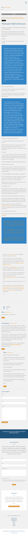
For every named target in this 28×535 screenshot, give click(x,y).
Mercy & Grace (22, 18)
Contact (14, 525)
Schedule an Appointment (14, 506)
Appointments (14, 520)
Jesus (18, 18)
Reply (3, 317)
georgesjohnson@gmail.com (15, 344)
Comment (3, 406)
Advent (14, 17)
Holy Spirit (13, 18)
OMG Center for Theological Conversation (10, 2)
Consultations (14, 519)
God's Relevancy (8, 18)
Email (2, 401)
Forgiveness (3, 18)
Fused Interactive (22, 531)
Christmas (21, 17)
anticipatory (9, 205)
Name (2, 395)
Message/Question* (4, 468)
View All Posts (7, 7)
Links (14, 524)
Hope (16, 18)
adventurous (4, 205)
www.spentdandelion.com (10, 277)
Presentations (14, 518)
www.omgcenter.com (11, 254)
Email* (2, 463)
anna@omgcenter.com (14, 267)
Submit (14, 484)
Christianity (17, 17)
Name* (2, 458)
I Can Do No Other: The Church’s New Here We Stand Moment (13, 287)
